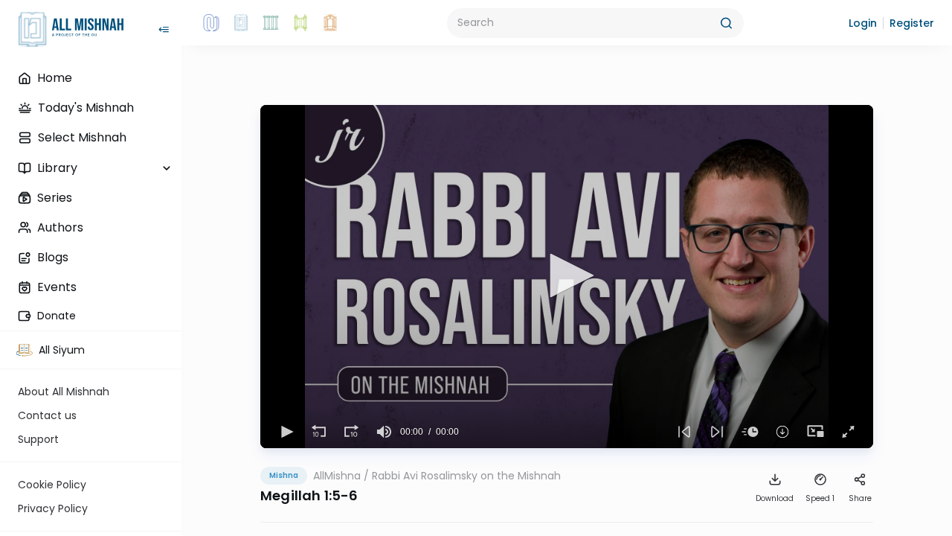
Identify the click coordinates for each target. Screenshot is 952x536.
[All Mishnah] (241, 23)
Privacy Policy (53, 508)
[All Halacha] (271, 23)
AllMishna (337, 475)
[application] (566, 276)
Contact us (47, 415)
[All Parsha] (300, 23)
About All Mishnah (63, 391)
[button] (863, 23)
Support (38, 439)
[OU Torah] (211, 23)
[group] (383, 431)
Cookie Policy (52, 484)
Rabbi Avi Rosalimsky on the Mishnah (466, 475)
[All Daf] (330, 23)
